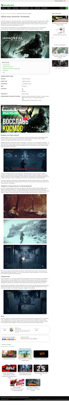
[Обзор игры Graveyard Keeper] (41, 357)
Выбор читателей (56, 13)
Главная (2, 13)
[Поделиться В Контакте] (13, 339)
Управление (5, 70)
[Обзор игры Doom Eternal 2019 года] (41, 371)
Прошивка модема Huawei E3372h (60, 34)
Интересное (37, 8)
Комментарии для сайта (7, 346)
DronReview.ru (38, 399)
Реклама (20, 397)
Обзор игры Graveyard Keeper (41, 358)
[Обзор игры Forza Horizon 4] (9, 357)
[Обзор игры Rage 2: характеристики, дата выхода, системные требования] (17, 385)
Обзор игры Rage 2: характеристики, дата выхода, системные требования (17, 389)
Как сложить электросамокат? (60, 44)
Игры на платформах (12, 13)
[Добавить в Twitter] (11, 339)
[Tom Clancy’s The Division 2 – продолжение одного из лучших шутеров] (33, 385)
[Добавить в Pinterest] (9, 339)
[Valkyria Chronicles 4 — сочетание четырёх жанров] (25, 357)
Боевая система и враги (8, 66)
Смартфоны (15, 8)
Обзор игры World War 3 (60, 67)
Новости (3, 8)
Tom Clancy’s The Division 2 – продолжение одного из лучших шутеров (33, 389)
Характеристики (6, 64)
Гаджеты (9, 8)
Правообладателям (4, 397)
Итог (4, 72)
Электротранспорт (24, 8)
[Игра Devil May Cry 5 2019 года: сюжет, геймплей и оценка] (25, 371)
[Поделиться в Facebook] (3, 339)
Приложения (44, 8)
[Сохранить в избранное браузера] (15, 339)
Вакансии (23, 397)
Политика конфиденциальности (13, 397)
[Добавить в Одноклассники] (7, 339)
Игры (32, 8)
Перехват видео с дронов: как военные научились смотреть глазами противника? (60, 56)
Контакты (27, 397)
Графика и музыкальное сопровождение (11, 68)
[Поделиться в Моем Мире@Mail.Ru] (5, 339)
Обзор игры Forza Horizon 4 (9, 358)
